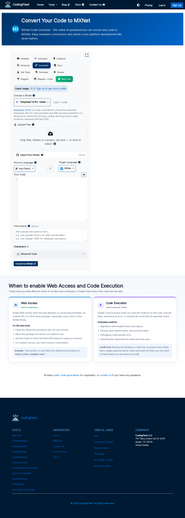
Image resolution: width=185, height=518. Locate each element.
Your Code (19, 174)
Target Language (68, 162)
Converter (43, 65)
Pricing (149, 5)
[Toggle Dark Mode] (138, 5)
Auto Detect (24, 168)
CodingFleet (20, 4)
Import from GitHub (52, 155)
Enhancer (25, 65)
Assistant (25, 58)
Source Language (23, 162)
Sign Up (177, 5)
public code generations (66, 375)
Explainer (61, 58)
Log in (163, 5)
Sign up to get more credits (51, 88)
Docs (78, 4)
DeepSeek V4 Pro (22, 110)
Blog (64, 4)
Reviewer (43, 72)
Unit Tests (25, 72)
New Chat (66, 79)
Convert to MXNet (24, 263)
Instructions (20, 226)
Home (40, 4)
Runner (60, 72)
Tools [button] (52, 4)
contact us (106, 375)
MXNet (67, 168)
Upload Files (26, 124)
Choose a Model (23, 95)
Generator (43, 58)
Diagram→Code (45, 79)
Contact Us (95, 4)
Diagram (24, 79)
